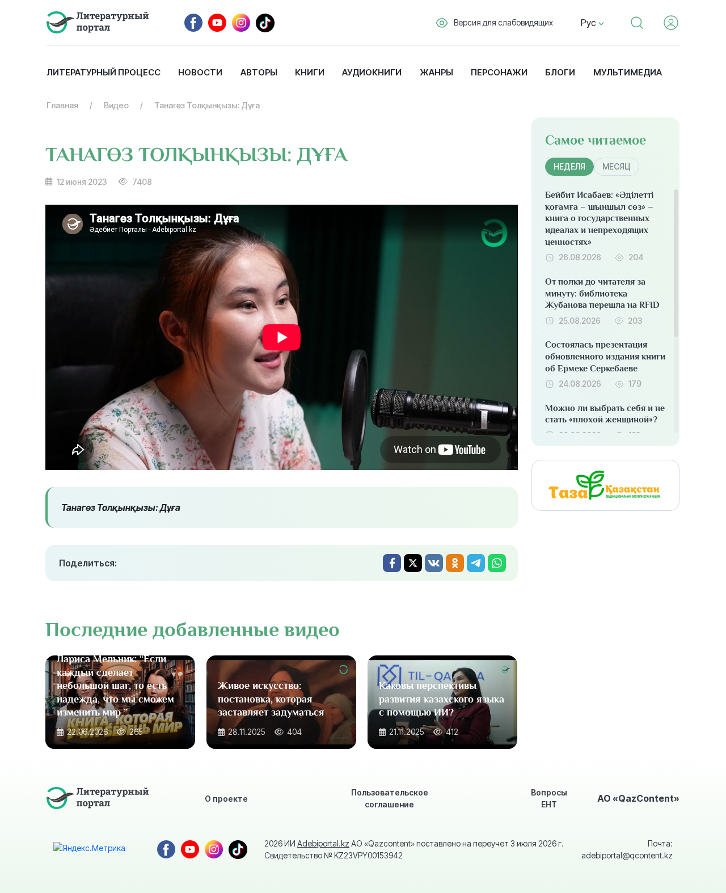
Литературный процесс (104, 72)
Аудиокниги (372, 72)
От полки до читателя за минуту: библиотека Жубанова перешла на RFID (602, 294)
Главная (62, 105)
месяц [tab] (616, 166)
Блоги (560, 72)
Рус (589, 22)
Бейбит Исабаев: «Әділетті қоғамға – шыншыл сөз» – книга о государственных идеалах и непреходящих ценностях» (599, 218)
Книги (309, 72)
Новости (200, 72)
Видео (116, 105)
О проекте (226, 798)
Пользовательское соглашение (389, 798)
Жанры (436, 72)
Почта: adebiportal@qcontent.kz (627, 849)
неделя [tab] (569, 166)
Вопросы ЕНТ (549, 798)
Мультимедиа (627, 72)
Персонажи (499, 72)
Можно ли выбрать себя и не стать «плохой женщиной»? (605, 414)
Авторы (258, 72)
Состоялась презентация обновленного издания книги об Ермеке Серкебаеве (605, 357)
